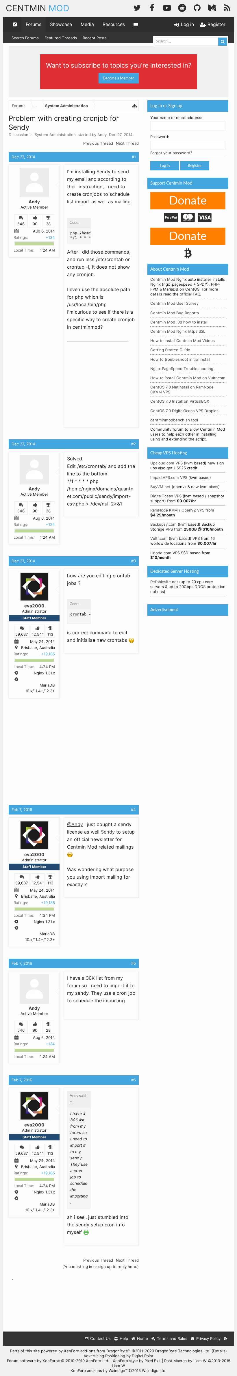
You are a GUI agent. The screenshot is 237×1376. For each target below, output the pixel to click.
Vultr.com (159, 538)
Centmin (37, 8)
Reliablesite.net (164, 581)
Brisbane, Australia (38, 647)
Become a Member (118, 78)
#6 (133, 1080)
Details (219, 1351)
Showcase (61, 24)
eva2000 (34, 606)
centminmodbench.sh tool (174, 420)
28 (48, 224)
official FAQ (190, 294)
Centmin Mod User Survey (174, 303)
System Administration (55, 134)
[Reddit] (182, 7)
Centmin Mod (162, 279)
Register (195, 166)
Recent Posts (95, 38)
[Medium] (212, 7)
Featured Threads (61, 38)
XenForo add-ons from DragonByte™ (97, 1351)
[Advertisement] (110, 380)
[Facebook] (152, 7)
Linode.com (160, 553)
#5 (133, 963)
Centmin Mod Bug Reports (174, 312)
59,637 (21, 634)
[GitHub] (197, 7)
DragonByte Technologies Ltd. (182, 1351)
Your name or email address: (176, 117)
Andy (102, 134)
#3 (133, 561)
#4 (133, 809)
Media (87, 24)
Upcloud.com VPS (166, 463)
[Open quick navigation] (15, 24)
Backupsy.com (163, 524)
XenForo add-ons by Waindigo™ (99, 1370)
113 (50, 634)
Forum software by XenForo (58, 1360)
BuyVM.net (160, 486)
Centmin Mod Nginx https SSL (177, 331)
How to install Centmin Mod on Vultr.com (187, 377)
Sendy (108, 832)
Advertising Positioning (104, 1355)
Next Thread (127, 143)
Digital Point (142, 1355)
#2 (133, 444)
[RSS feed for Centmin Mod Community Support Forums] (226, 1339)
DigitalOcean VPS (166, 496)
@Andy (75, 824)
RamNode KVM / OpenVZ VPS (177, 510)
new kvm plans (204, 486)
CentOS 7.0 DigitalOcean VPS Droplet (184, 410)
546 (21, 224)
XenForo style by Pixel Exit (137, 1360)
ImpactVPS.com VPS (168, 477)
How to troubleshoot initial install (180, 359)
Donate (188, 201)
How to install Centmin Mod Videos (182, 340)
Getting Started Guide (170, 349)
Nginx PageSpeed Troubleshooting (181, 368)
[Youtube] (167, 7)
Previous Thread (98, 143)
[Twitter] (137, 7)
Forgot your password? (171, 152)
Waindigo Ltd (153, 1370)
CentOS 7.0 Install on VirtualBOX (179, 401)
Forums (33, 24)
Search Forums (25, 38)
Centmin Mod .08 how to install (179, 322)
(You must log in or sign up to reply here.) (100, 1266)
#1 (134, 157)
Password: (159, 136)
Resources (114, 24)
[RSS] (227, 7)
